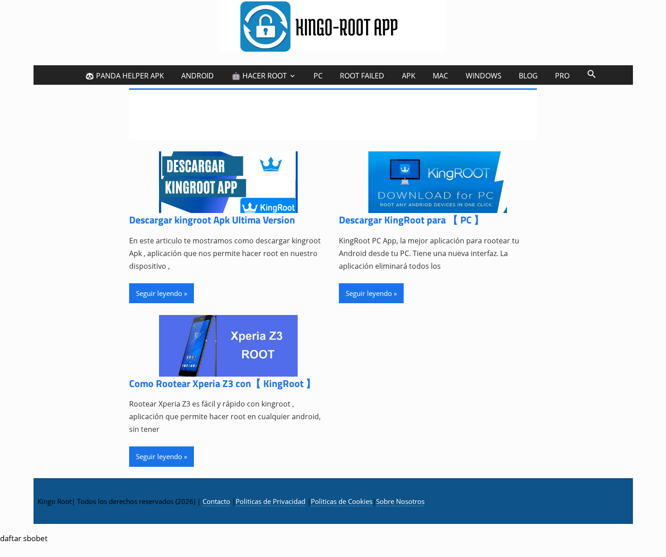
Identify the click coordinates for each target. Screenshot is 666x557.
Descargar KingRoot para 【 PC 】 (411, 220)
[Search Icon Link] (591, 74)
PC (318, 76)
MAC (440, 76)
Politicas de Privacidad (270, 501)
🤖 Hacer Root (259, 76)
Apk (408, 76)
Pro (562, 76)
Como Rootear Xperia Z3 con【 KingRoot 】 (222, 383)
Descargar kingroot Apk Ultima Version (212, 220)
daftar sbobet (24, 538)
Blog (528, 76)
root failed (362, 76)
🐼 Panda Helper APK (124, 76)
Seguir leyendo (159, 293)
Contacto (216, 501)
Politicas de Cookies (341, 501)
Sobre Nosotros (400, 501)
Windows (484, 76)
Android (197, 76)
